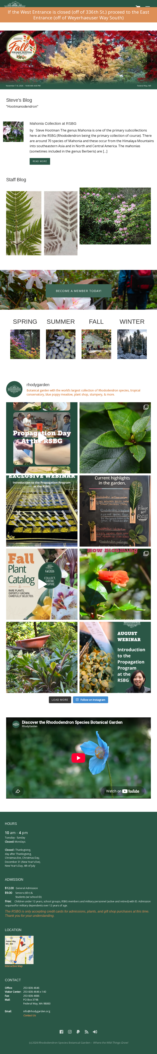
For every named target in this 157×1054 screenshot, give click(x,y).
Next (152, 60)
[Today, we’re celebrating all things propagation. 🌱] (41, 437)
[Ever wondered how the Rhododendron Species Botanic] (115, 657)
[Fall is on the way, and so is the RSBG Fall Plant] (41, 584)
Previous (5, 60)
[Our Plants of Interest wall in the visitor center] (115, 511)
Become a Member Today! (78, 291)
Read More (40, 161)
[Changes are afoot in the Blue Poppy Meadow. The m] (41, 657)
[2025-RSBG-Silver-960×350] (78, 60)
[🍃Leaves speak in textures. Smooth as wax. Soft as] (115, 437)
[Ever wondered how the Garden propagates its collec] (41, 511)
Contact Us (29, 1015)
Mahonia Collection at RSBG (53, 124)
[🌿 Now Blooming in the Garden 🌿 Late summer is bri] (115, 584)
